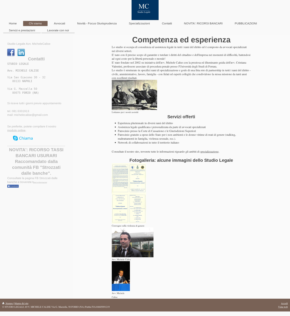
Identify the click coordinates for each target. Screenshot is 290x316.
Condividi (14, 186)
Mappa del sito (21, 303)
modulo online (16, 130)
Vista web (283, 306)
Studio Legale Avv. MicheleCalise (28, 43)
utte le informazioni (40, 182)
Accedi (284, 303)
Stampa (9, 303)
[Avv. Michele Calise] (132, 242)
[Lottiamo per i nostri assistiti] (134, 95)
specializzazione (209, 151)
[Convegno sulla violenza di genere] (129, 208)
